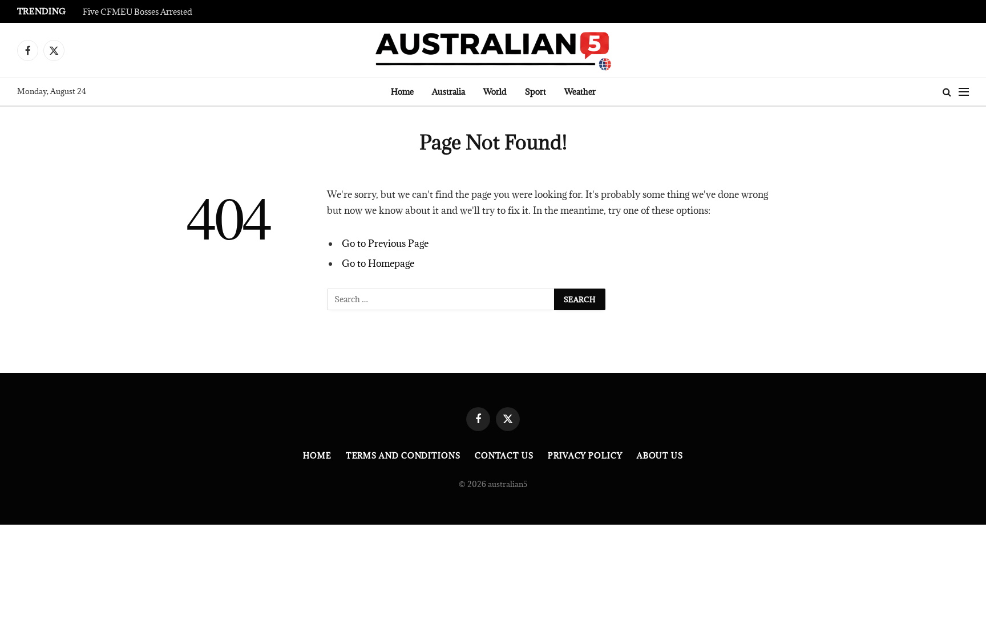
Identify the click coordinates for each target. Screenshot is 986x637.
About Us (660, 456)
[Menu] (964, 92)
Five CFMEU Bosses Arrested (137, 12)
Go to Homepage (378, 263)
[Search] (946, 92)
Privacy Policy (585, 456)
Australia (448, 91)
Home (402, 91)
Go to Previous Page (385, 243)
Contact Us (504, 456)
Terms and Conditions (403, 456)
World (495, 91)
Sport (535, 91)
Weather (580, 91)
